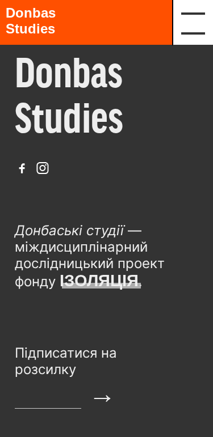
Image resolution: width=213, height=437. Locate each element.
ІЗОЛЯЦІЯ (99, 280)
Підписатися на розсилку (66, 361)
